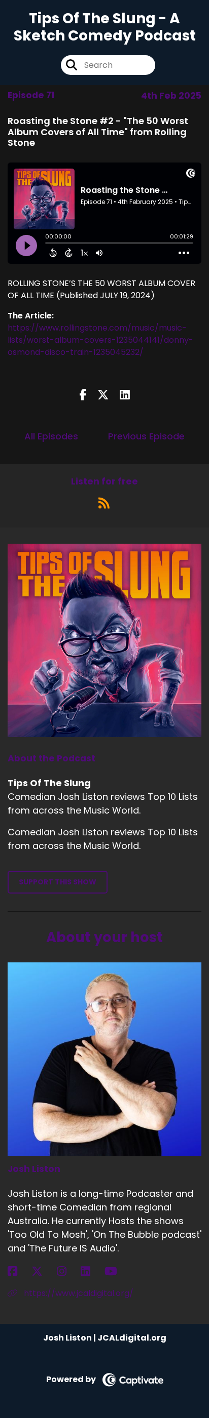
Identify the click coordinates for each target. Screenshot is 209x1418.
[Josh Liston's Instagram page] (68, 1271)
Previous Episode (146, 436)
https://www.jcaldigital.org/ (77, 1293)
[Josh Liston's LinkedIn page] (91, 1271)
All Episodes (51, 436)
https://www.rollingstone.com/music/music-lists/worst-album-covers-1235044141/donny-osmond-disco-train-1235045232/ (100, 340)
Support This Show (57, 882)
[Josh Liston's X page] (43, 1271)
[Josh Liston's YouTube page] (116, 1271)
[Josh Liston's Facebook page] (18, 1271)
